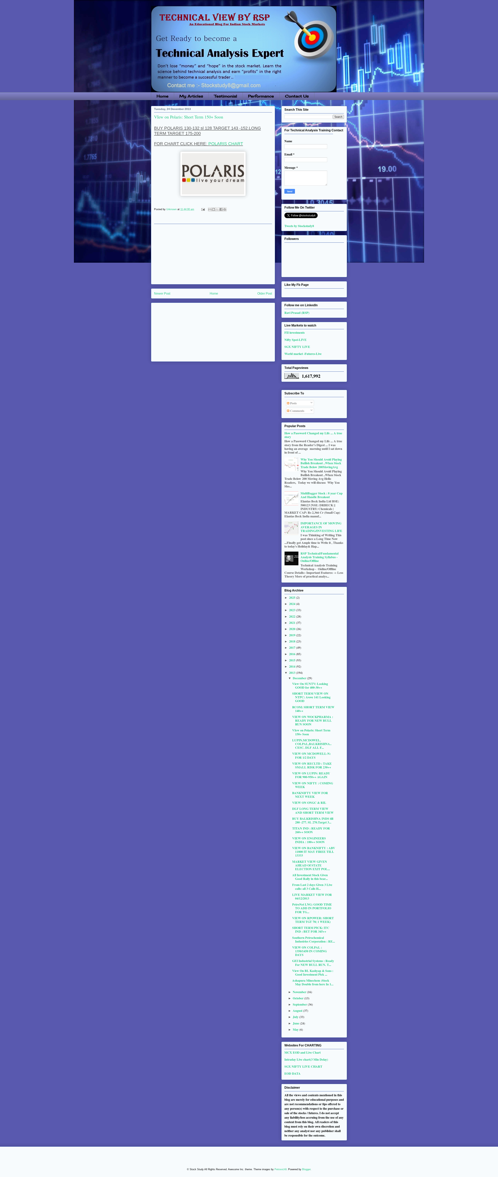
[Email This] (210, 209)
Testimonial (225, 96)
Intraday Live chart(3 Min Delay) (306, 1059)
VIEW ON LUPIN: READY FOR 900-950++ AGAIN (311, 775)
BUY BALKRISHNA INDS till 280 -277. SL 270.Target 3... (312, 820)
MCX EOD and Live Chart (302, 1052)
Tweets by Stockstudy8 (299, 226)
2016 (292, 654)
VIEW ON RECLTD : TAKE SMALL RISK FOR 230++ (312, 765)
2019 (292, 635)
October (298, 998)
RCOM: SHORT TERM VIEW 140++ (313, 709)
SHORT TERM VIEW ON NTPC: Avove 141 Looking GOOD (311, 697)
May (296, 1029)
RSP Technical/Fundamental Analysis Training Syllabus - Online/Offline (319, 557)
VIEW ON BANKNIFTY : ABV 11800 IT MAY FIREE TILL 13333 (313, 852)
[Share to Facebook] (221, 209)
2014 (292, 666)
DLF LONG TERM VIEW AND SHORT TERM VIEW (313, 810)
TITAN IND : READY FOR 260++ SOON (311, 830)
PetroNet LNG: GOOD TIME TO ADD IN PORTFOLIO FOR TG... (312, 908)
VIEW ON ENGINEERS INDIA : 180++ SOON (309, 840)
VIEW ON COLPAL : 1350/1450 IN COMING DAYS (309, 951)
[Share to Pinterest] (225, 209)
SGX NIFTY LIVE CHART (303, 1066)
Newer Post (162, 293)
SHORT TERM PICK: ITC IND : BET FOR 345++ (310, 929)
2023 (292, 610)
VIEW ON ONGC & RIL (309, 802)
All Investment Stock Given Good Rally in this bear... (310, 877)
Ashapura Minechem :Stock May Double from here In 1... (312, 982)
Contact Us (297, 96)
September (300, 1004)
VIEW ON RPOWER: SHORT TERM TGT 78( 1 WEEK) (313, 920)
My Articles (191, 96)
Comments (296, 410)
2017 (292, 647)
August (298, 1010)
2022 (292, 616)
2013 (292, 672)
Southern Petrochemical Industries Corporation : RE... (313, 939)
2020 (292, 629)
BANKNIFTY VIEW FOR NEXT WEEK (310, 795)
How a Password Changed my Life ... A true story (313, 435)
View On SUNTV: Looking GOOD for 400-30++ (310, 685)
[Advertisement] (213, 254)
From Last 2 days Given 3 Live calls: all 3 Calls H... (312, 886)
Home (162, 96)
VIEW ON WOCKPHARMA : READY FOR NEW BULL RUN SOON (312, 720)
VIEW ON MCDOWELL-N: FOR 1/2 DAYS (311, 755)
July (296, 1017)
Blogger (306, 1169)
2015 (292, 660)
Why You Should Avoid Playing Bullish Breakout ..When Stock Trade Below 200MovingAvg (321, 463)
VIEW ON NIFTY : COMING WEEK (312, 785)
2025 (292, 597)
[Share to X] (217, 209)
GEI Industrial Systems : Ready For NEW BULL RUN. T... (313, 962)
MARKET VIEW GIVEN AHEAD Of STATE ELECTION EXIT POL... (311, 865)
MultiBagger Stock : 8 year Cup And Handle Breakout (322, 495)
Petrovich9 (280, 1169)
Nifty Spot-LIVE (295, 339)
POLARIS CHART (225, 143)
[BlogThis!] (214, 209)
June (296, 1023)
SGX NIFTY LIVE (297, 346)
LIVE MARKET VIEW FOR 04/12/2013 (312, 896)
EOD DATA (292, 1073)
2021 (292, 622)
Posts (293, 403)
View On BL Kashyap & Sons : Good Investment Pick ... (312, 972)
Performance (261, 96)
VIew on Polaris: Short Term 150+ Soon (311, 732)
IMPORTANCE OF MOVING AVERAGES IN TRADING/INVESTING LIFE (321, 527)
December (300, 678)
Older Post (264, 293)
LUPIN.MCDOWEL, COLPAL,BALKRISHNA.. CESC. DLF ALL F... (311, 744)
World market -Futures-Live (303, 353)
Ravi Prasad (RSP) (296, 312)
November (300, 992)
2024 (292, 603)
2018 (292, 641)
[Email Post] (203, 209)
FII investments (294, 332)
